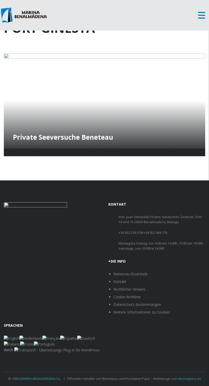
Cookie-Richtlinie (127, 296)
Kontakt (119, 281)
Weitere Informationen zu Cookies (141, 312)
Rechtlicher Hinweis (129, 289)
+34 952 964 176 (155, 232)
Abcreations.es (189, 378)
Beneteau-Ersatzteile (130, 273)
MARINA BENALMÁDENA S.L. (40, 378)
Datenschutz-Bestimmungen (137, 304)
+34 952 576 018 (130, 232)
